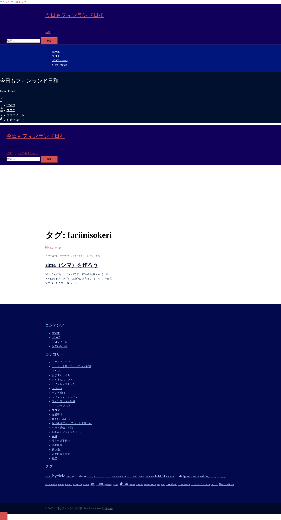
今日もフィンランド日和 (74, 15)
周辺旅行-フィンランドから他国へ (72, 423)
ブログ (56, 56)
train (163, 484)
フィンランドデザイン (65, 397)
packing (109, 485)
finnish (129, 477)
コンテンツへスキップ (13, 2)
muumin (86, 485)
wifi (175, 484)
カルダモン (184, 484)
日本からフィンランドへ (66, 432)
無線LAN (229, 484)
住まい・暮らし (61, 419)
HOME (56, 51)
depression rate (99, 477)
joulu (196, 476)
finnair (122, 476)
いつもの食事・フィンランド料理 (85, 256)
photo (124, 483)
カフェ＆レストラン (63, 384)
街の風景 (57, 445)
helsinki (160, 476)
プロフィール (59, 60)
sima (146, 484)
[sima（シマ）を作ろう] (53, 248)
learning (213, 477)
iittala (178, 476)
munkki (68, 484)
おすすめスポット (62, 379)
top (158, 484)
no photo (98, 483)
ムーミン (205, 484)
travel (169, 484)
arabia (48, 476)
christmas (79, 476)
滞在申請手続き (61, 440)
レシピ (214, 484)
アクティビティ (61, 362)
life (218, 477)
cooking (90, 477)
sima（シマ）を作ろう (71, 265)
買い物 (56, 449)
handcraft (149, 476)
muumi (77, 484)
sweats (152, 484)
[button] (51, 32)
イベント (57, 370)
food (135, 476)
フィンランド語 (61, 405)
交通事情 (57, 414)
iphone (187, 476)
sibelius (139, 484)
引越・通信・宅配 (62, 427)
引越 (221, 484)
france (141, 476)
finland (115, 476)
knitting (204, 476)
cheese (69, 476)
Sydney (109, 508)
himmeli (170, 476)
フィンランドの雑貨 (63, 401)
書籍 (54, 436)
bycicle (58, 475)
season (132, 485)
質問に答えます (61, 454)
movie (61, 484)
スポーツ (57, 388)
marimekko (51, 484)
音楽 (54, 458)
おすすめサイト (61, 375)
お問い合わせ (59, 64)
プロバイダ (195, 485)
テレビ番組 (58, 392)
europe (108, 477)
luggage (223, 477)
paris (115, 484)
